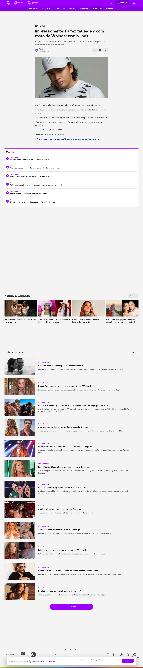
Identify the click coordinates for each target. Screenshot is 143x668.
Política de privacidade (64, 655)
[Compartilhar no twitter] (105, 50)
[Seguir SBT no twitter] (128, 654)
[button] (21, 314)
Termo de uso (82, 655)
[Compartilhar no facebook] (99, 50)
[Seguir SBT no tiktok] (121, 654)
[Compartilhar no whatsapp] (94, 50)
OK (128, 661)
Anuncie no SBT (71, 649)
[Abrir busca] (111, 3)
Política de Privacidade (49, 662)
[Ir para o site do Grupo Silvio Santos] (17, 654)
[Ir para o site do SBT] (33, 654)
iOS (62, 134)
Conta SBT (124, 3)
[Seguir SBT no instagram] (114, 654)
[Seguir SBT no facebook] (108, 654)
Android (54, 134)
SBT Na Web (40, 26)
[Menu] (134, 3)
